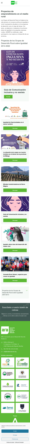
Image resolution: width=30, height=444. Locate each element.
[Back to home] (15, 3)
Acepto (15, 431)
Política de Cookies (10, 442)
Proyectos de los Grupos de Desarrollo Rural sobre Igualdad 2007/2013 (12, 293)
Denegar (15, 435)
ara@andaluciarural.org (10, 351)
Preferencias (15, 439)
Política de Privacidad (19, 442)
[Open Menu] (2, 3)
